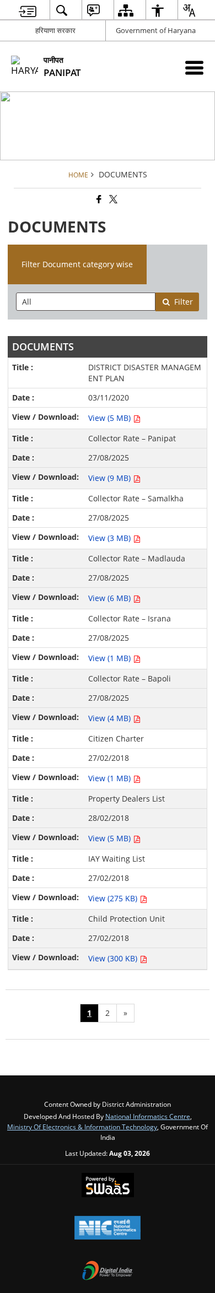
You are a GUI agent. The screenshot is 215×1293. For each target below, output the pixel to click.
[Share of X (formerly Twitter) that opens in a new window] (112, 199)
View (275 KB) (113, 898)
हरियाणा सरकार (55, 30)
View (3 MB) (110, 538)
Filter (183, 301)
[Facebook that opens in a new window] (98, 199)
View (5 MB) (110, 418)
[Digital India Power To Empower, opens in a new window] (107, 1271)
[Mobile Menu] (194, 67)
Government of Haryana (156, 30)
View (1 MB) (110, 658)
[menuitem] (27, 10)
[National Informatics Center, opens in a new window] (107, 1228)
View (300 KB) (113, 958)
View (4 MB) (110, 718)
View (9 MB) (110, 478)
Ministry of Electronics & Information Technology (82, 1126)
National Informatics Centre (147, 1116)
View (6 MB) (110, 598)
